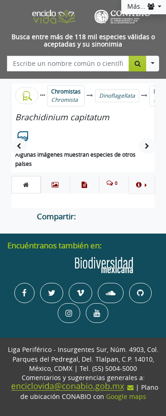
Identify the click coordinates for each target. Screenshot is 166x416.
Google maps (126, 397)
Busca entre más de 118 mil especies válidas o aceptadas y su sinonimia (83, 40)
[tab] (26, 184)
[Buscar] (138, 63)
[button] (141, 184)
